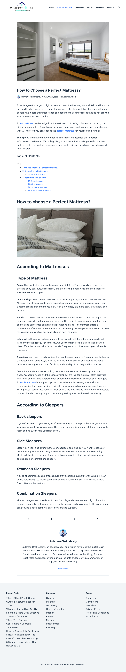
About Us (91, 598)
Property (100, 7)
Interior (50, 612)
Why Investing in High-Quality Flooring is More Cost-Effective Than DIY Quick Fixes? (22, 613)
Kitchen (50, 616)
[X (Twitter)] (51, 519)
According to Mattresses (36, 171)
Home (51, 7)
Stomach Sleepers (39, 187)
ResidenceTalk (60, 664)
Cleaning (50, 598)
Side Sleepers (37, 184)
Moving (90, 7)
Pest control (52, 623)
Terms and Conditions (97, 612)
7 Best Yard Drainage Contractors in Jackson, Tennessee (18, 624)
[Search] (119, 7)
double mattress (27, 382)
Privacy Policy (93, 609)
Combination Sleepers (41, 190)
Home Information (64, 7)
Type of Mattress (38, 174)
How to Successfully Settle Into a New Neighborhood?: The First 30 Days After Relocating (22, 635)
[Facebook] (28, 519)
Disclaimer (91, 605)
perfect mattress (65, 130)
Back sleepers (37, 181)
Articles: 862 (63, 569)
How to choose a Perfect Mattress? (41, 167)
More (109, 7)
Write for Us (92, 616)
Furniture (50, 601)
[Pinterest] (74, 519)
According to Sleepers (35, 177)
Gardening (79, 7)
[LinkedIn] (97, 519)
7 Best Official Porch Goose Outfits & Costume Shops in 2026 (20, 602)
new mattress (26, 123)
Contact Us (92, 601)
